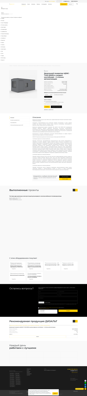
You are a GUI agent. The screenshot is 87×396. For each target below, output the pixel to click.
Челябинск (3, 38)
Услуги (28, 4)
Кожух (51, 94)
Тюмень (2, 44)
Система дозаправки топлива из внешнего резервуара (34, 277)
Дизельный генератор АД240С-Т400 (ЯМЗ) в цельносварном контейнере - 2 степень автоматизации (32, 327)
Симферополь (4, 31)
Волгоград (3, 57)
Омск (2, 53)
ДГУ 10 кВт (12, 373)
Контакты (50, 4)
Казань (2, 42)
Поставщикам (44, 4)
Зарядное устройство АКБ (67, 264)
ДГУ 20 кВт (12, 375)
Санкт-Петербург (4, 22)
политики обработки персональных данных (52, 307)
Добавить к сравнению (48, 109)
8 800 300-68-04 (74, 1)
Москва (2, 20)
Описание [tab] (12, 117)
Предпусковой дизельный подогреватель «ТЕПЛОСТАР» (16, 266)
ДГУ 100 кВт (18, 377)
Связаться (70, 4)
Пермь (2, 55)
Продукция (24, 4)
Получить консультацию (56, 106)
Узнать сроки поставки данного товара (52, 103)
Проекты (38, 4)
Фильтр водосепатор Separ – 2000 (52, 264)
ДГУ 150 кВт (12, 379)
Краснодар (3, 27)
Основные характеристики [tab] (14, 120)
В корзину (47, 106)
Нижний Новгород (5, 33)
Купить (37, 336)
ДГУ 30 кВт (17, 375)
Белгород (3, 46)
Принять (55, 393)
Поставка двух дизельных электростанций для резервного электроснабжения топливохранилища (35, 196)
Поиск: (2, 12)
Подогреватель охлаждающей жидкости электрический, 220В (34, 266)
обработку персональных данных (44, 308)
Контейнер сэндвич (48, 96)
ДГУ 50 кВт (12, 377)
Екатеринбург (4, 29)
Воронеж (3, 40)
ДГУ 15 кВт (17, 373)
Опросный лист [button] (63, 4)
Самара (2, 18)
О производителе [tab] (13, 122)
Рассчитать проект (65, 176)
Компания (33, 4)
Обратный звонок (75, 372)
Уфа (2, 51)
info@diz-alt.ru (66, 1)
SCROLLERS (75, 391)
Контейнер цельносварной (58, 94)
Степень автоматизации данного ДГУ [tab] (16, 125)
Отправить (68, 310)
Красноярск (3, 49)
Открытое (46, 94)
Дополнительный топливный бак (17, 275)
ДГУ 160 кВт (18, 379)
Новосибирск (4, 35)
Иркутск (2, 60)
